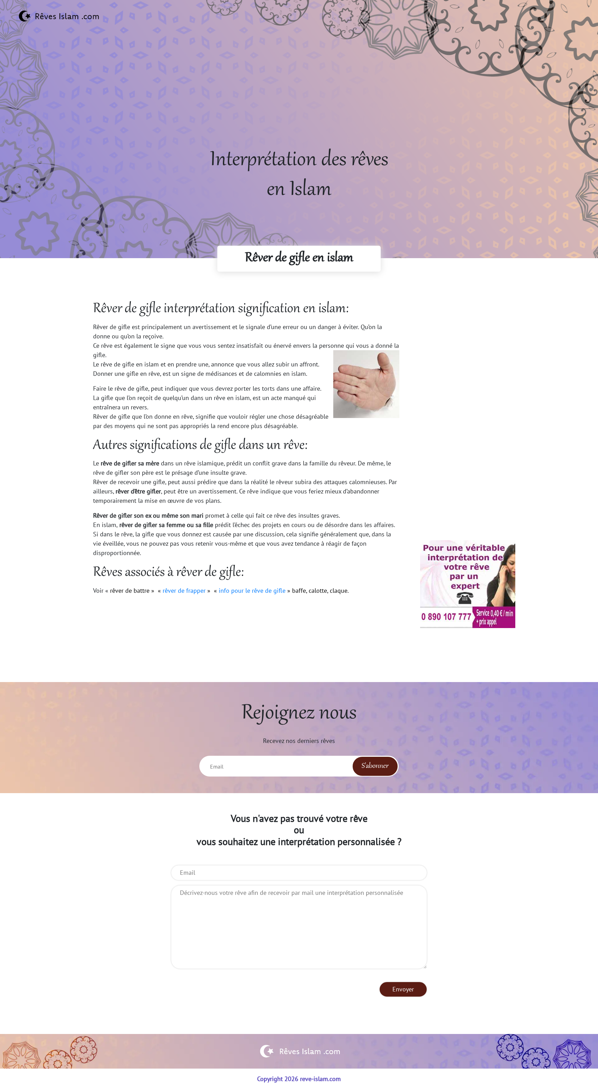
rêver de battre (130, 591)
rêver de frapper (184, 591)
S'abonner (375, 766)
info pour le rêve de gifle (252, 591)
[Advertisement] (299, 97)
